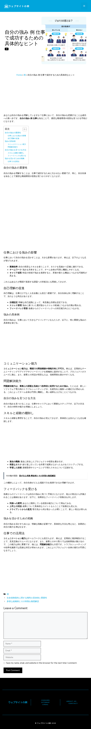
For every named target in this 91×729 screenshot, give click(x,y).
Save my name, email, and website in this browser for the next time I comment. (41, 663)
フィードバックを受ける (17, 156)
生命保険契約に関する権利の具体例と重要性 (27, 597)
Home (19, 75)
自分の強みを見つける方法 (15, 150)
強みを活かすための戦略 (14, 158)
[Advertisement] (45, 96)
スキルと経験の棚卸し (16, 153)
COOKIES (45, 700)
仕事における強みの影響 (17, 136)
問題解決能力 (13, 147)
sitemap (45, 702)
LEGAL (45, 704)
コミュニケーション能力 (17, 144)
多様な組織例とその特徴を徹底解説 (23, 601)
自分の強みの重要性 (13, 132)
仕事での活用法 (13, 161)
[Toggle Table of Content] (23, 129)
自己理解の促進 (13, 138)
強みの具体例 (10, 141)
